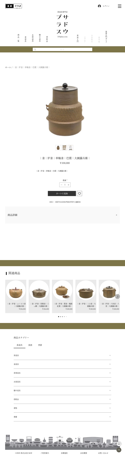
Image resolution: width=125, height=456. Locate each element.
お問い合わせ (103, 453)
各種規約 (64, 453)
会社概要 (83, 453)
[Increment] (68, 185)
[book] (118, 443)
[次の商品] (117, 296)
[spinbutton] (65, 185)
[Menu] (119, 6)
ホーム (8, 67)
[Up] (118, 449)
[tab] (19, 345)
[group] (62, 296)
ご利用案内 (44, 453)
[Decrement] (61, 185)
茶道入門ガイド (106, 37)
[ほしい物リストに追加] (79, 193)
